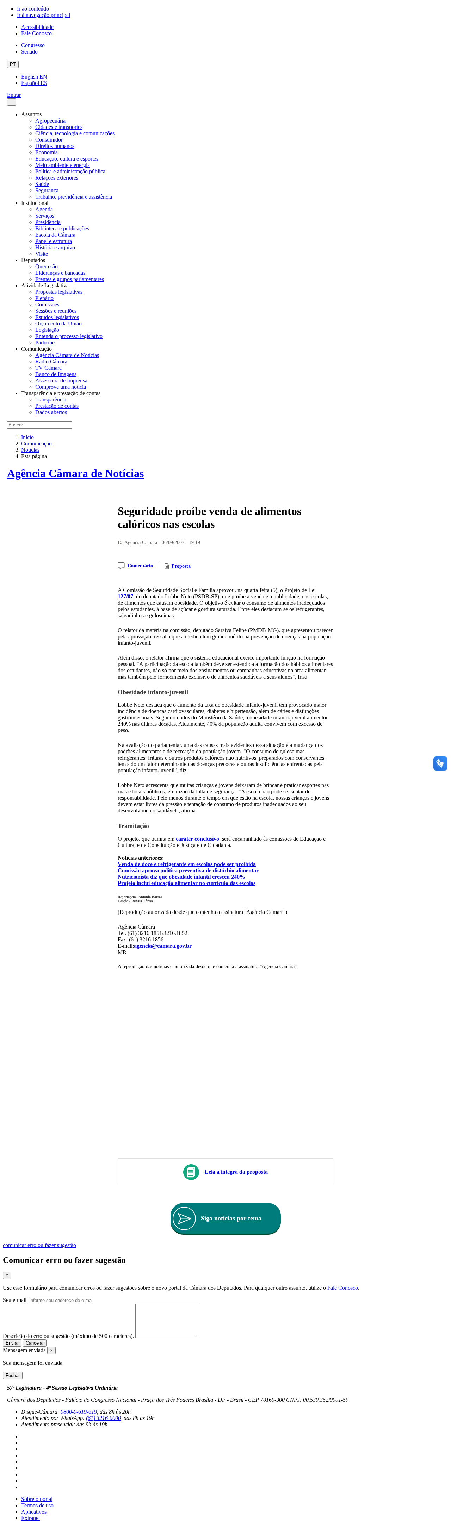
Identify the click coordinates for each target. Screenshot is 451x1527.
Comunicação (36, 444)
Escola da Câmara (55, 235)
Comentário (140, 565)
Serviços (44, 216)
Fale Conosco (36, 33)
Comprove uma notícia (60, 387)
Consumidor (49, 140)
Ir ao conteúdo (33, 9)
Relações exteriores (56, 178)
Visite (41, 254)
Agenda (44, 209)
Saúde (42, 184)
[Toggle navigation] (11, 102)
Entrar (14, 95)
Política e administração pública (70, 171)
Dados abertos (51, 412)
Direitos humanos (54, 146)
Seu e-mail (14, 1300)
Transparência (50, 400)
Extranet (30, 1518)
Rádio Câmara (51, 361)
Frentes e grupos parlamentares (69, 279)
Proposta (181, 566)
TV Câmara (48, 368)
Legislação (47, 330)
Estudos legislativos (57, 317)
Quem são (46, 266)
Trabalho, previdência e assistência (73, 197)
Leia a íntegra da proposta (236, 1172)
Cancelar (35, 1343)
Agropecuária (50, 121)
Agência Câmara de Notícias (67, 355)
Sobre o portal (36, 1499)
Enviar (12, 1343)
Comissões (47, 304)
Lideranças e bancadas (60, 273)
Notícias (30, 450)
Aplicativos (34, 1512)
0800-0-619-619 (79, 1412)
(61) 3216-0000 (103, 1418)
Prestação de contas (57, 406)
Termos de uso (37, 1505)
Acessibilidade (37, 27)
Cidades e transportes (58, 127)
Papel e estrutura (53, 241)
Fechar (13, 1375)
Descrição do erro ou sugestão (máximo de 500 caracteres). (68, 1336)
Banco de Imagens (55, 374)
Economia (46, 152)
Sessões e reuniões (55, 311)
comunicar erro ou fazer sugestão (39, 1245)
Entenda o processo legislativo (69, 336)
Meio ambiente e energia (62, 165)
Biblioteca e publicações (62, 228)
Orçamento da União (58, 323)
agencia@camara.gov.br (163, 946)
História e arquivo (55, 247)
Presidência (48, 222)
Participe (45, 342)
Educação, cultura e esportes (66, 159)
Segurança (46, 190)
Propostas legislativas (58, 292)
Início (27, 437)
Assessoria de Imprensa (61, 381)
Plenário (44, 298)
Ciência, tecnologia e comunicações (75, 133)
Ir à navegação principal (43, 15)
